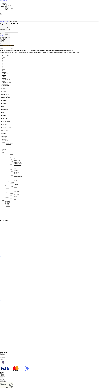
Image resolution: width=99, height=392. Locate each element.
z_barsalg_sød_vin (9, 147)
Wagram (11, 186)
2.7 (2, 66)
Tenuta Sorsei (16, 180)
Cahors (11, 159)
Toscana (11, 175)
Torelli (15, 168)
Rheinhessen (4, 115)
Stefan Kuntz (4, 124)
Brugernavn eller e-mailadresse (5, 29)
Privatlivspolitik (2, 380)
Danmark (3, 81)
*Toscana (3, 58)
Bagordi (15, 196)
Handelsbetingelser (3, 381)
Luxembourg (4, 103)
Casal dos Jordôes (17, 191)
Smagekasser (4, 149)
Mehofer (15, 187)
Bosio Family (4, 72)
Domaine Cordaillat (5, 85)
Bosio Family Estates (5, 73)
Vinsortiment (8, 7)
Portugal (7, 188)
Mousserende (8, 206)
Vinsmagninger (2, 374)
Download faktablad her (7, 45)
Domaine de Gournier (17, 162)
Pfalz (3, 106)
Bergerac (11, 157)
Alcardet (3, 69)
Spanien (7, 192)
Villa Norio (4, 133)
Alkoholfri (8, 201)
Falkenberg (12, 183)
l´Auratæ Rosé (4, 100)
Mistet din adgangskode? (4, 35)
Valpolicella (4, 131)
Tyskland (7, 197)
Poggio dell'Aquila (5, 109)
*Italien (3, 57)
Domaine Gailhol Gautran (6, 87)
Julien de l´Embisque (17, 165)
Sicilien (11, 171)
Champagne (4, 78)
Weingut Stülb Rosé (5, 140)
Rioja (11, 195)
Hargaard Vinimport (5, 94)
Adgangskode (2, 31)
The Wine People (5, 130)
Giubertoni (4, 91)
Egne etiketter (8, 5)
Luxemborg (8, 181)
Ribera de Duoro (5, 118)
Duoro (11, 190)
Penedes (11, 193)
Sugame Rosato (4, 128)
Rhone (11, 164)
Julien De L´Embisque (6, 97)
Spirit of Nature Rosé (5, 122)
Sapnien (3, 119)
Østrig (7, 185)
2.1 (2, 60)
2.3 (2, 63)
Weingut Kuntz (4, 134)
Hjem (1, 21)
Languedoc (12, 161)
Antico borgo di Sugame (18, 176)
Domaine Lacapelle (17, 160)
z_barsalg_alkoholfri (9, 143)
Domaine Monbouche (17, 158)
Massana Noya (16, 194)
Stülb (15, 199)
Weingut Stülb (4, 139)
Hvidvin (7, 203)
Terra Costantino (16, 172)
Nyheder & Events (9, 8)
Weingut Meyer (4, 136)
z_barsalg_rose (8, 146)
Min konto (7, 9)
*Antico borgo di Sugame (6, 55)
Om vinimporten (2, 376)
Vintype (3, 21)
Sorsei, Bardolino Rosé (6, 121)
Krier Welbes (12, 182)
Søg (12, 48)
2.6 (2, 64)
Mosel (11, 198)
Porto (3, 112)
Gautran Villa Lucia (5, 90)
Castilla (3, 76)
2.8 (2, 67)
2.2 (2, 61)
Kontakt (1, 377)
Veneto (11, 177)
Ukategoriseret (4, 150)
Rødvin (7, 204)
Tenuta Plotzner (16, 179)
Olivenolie (7, 21)
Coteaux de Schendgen (6, 79)
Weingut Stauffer (5, 137)
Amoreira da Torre (5, 70)
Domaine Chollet (5, 84)
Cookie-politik (2, 379)
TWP (15, 174)
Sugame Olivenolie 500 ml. (6, 127)
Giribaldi (15, 167)
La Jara (15, 178)
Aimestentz (16, 156)
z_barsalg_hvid (8, 144)
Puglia (11, 169)
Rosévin (7, 205)
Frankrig (7, 153)
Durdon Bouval (4, 88)
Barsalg (3, 142)
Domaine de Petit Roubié (18, 163)
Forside (1, 373)
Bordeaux (11, 154)
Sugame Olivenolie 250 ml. (6, 125)
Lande (3, 152)
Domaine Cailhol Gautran (6, 82)
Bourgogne (4, 75)
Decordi (15, 173)
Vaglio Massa (16, 170)
